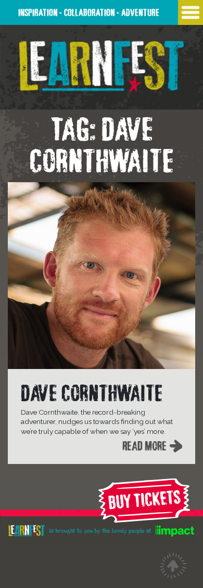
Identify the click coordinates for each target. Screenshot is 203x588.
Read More (144, 444)
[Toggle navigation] (190, 12)
